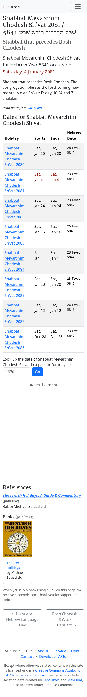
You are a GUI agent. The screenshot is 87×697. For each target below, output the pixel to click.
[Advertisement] (43, 433)
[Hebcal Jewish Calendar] (12, 6)
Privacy (59, 650)
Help (75, 650)
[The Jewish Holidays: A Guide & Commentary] (17, 539)
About (43, 650)
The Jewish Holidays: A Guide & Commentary (42, 495)
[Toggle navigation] (77, 6)
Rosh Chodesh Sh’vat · (64, 619)
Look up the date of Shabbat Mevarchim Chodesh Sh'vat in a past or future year (38, 362)
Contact (27, 656)
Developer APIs (52, 656)
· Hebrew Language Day (22, 619)
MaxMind (75, 680)
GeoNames (51, 680)
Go (37, 371)
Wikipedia (34, 108)
